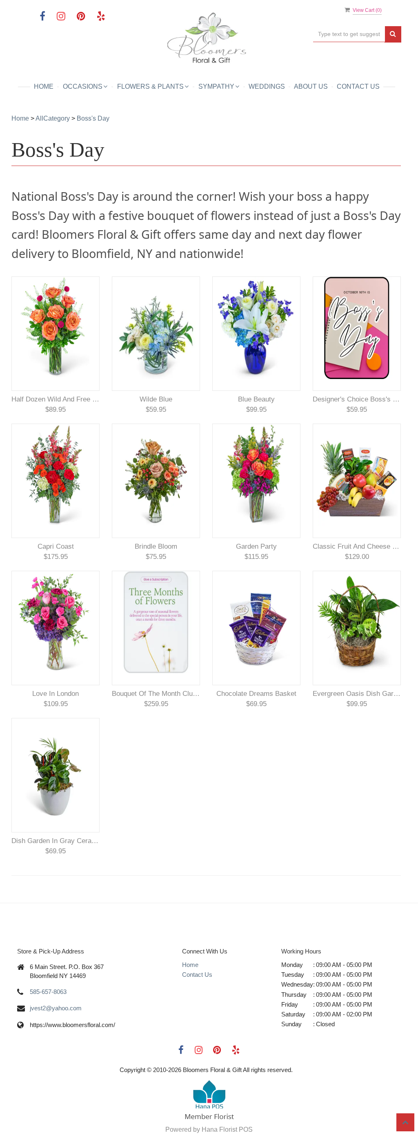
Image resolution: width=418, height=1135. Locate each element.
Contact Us (358, 86)
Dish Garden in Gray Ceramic (55, 841)
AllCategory (53, 118)
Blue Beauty (256, 399)
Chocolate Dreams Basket (256, 694)
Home (43, 86)
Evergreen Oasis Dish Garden (357, 694)
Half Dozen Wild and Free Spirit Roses (55, 399)
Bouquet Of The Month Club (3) (156, 694)
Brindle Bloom (156, 546)
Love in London (55, 694)
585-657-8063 (48, 991)
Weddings (267, 86)
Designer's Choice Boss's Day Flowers (357, 399)
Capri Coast (56, 546)
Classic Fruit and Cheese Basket (357, 546)
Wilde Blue (156, 399)
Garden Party (256, 546)
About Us (311, 86)
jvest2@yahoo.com (56, 1008)
